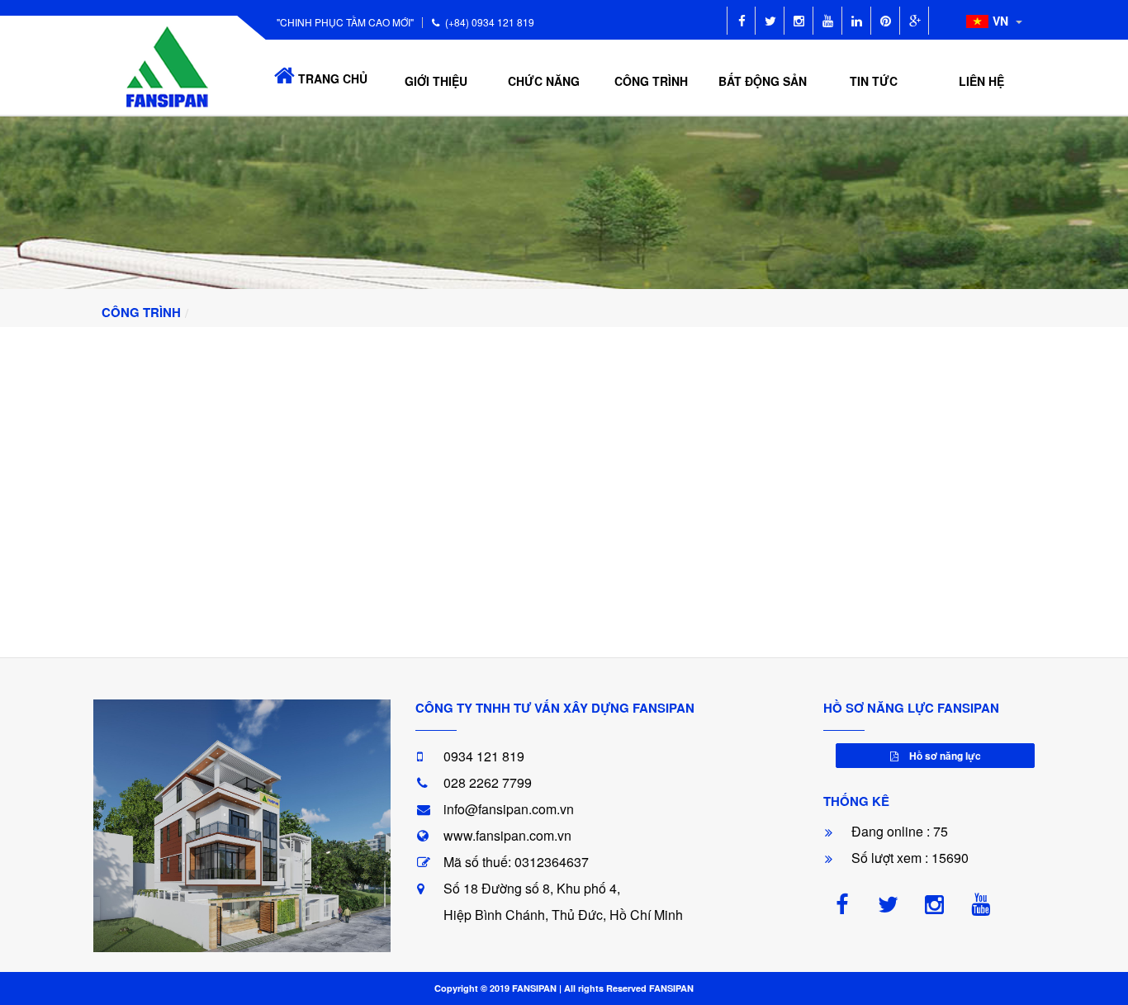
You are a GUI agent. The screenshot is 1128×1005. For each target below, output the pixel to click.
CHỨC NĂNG (544, 81)
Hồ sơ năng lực (944, 755)
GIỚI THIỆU (436, 81)
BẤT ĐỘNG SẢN (762, 81)
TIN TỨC (874, 81)
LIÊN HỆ (981, 81)
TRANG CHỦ (331, 78)
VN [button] (1002, 20)
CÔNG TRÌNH (651, 81)
